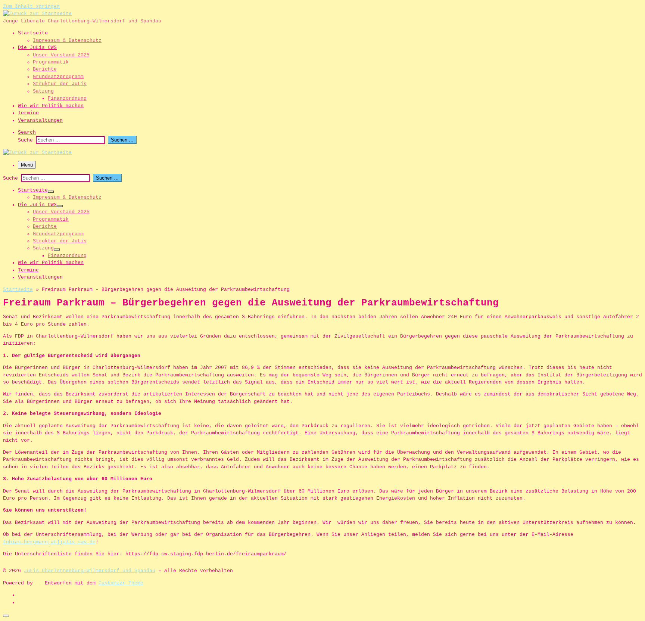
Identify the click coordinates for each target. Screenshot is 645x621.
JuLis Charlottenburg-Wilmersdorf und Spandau (89, 571)
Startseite (18, 289)
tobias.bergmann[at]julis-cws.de (49, 542)
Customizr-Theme (121, 583)
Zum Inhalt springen (31, 6)
